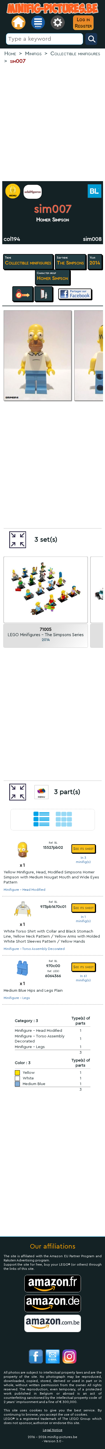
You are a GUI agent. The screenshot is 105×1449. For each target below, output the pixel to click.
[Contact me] (52, 1357)
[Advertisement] (52, 123)
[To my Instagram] (69, 1357)
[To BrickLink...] (94, 192)
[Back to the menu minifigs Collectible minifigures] (32, 191)
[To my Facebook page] (35, 1357)
